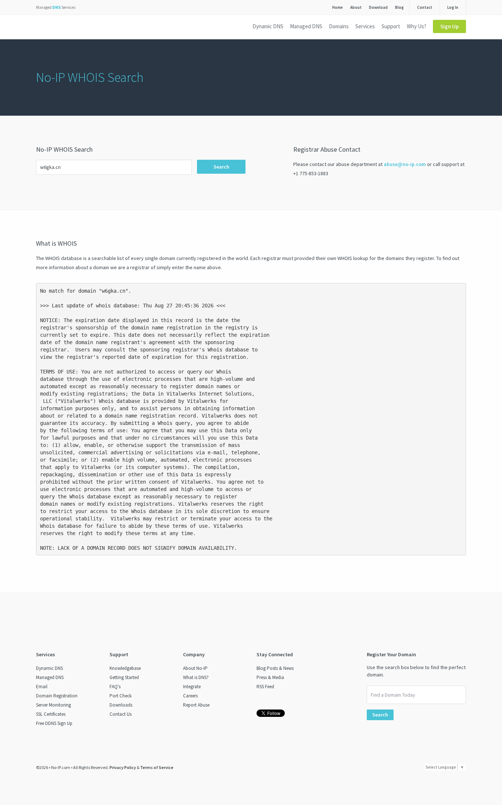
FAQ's (115, 686)
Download (378, 7)
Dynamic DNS (267, 26)
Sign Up (449, 26)
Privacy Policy (123, 767)
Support (390, 26)
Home (337, 7)
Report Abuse (196, 705)
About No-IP (195, 668)
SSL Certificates (50, 714)
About (356, 7)
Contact (424, 7)
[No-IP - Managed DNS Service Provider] (62, 27)
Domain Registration (57, 696)
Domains (339, 26)
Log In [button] (452, 7)
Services (365, 26)
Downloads (121, 705)
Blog (399, 7)
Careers (190, 696)
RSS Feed (265, 686)
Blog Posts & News (275, 668)
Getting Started (124, 677)
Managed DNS (306, 26)
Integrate (192, 686)
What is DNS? (196, 677)
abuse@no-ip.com (405, 164)
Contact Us (121, 714)
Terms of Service (156, 767)
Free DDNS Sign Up (54, 723)
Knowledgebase (125, 668)
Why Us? (416, 26)
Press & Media (270, 677)
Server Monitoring (53, 705)
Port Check (121, 696)
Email (41, 686)
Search (221, 166)
